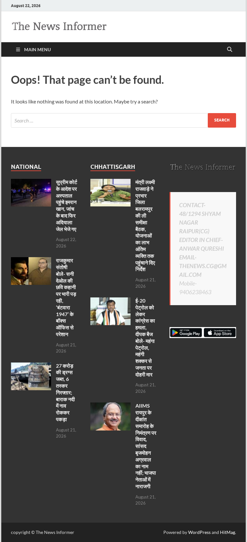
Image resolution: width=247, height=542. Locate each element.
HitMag (227, 532)
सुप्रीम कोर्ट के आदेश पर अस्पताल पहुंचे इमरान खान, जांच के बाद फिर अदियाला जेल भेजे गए (66, 205)
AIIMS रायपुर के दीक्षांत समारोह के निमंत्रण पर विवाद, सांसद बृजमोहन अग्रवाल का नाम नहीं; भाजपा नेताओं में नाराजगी (145, 445)
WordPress (199, 532)
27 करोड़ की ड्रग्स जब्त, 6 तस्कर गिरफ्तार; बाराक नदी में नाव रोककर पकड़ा (65, 392)
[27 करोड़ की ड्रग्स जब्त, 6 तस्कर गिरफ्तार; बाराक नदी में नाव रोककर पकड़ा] (31, 366)
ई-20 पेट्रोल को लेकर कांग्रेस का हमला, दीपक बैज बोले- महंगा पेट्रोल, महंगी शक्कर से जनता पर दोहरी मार (145, 337)
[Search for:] (123, 120)
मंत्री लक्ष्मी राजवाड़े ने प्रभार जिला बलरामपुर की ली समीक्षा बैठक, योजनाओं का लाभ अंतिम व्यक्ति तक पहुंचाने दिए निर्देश (145, 225)
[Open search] (229, 49)
